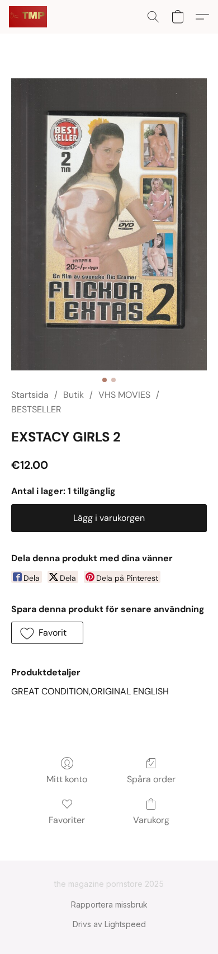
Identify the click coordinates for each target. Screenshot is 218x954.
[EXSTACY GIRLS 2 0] (109, 224)
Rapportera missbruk (109, 904)
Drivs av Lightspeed (109, 924)
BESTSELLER (36, 409)
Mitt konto (66, 779)
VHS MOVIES (124, 395)
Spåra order (151, 779)
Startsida (30, 395)
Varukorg (151, 820)
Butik (73, 395)
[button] (29, 17)
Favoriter (67, 820)
